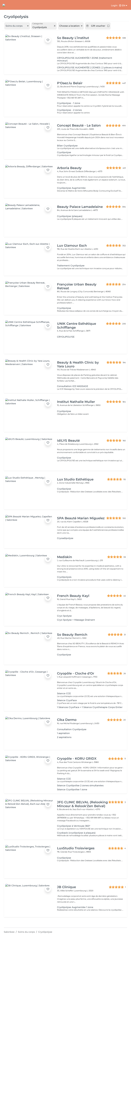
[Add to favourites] (48, 40)
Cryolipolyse (45, 931)
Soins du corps (26, 931)
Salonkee (9, 931)
